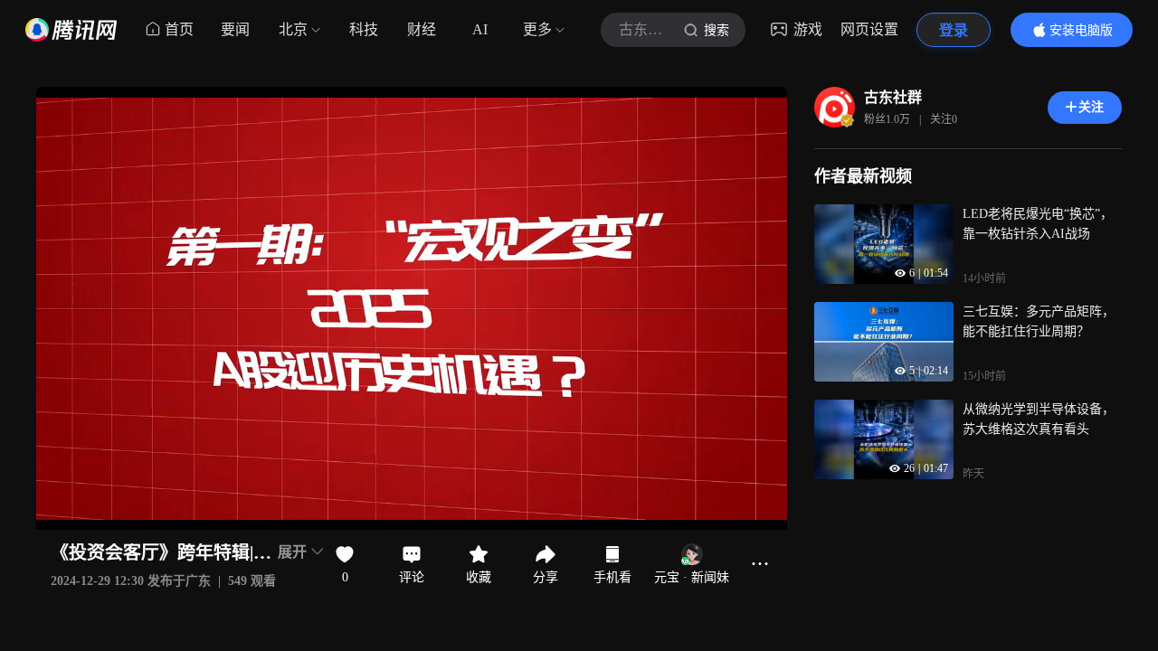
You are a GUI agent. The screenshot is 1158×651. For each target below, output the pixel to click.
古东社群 (893, 97)
